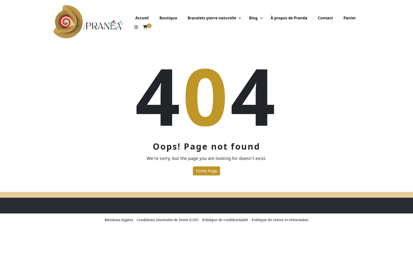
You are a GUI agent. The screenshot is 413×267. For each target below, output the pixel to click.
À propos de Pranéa (289, 18)
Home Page (206, 171)
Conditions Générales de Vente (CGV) (168, 220)
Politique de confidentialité (225, 220)
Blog (253, 18)
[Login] (136, 27)
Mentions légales (119, 220)
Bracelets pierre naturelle (212, 18)
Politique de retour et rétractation (280, 220)
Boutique (168, 18)
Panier (349, 18)
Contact (325, 18)
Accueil (142, 18)
